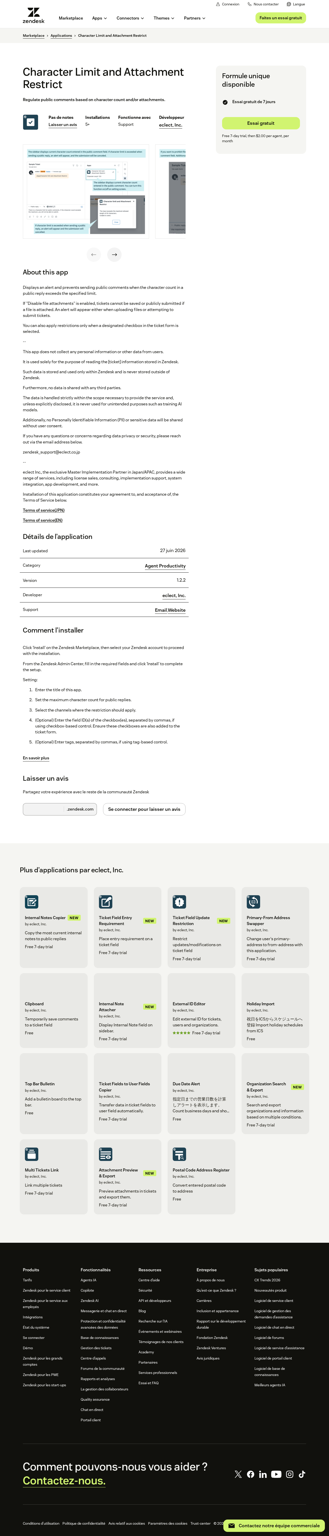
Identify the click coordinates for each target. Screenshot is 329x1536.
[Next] (114, 254)
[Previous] (94, 254)
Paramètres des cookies (167, 1523)
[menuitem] (296, 4)
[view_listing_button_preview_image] (86, 191)
